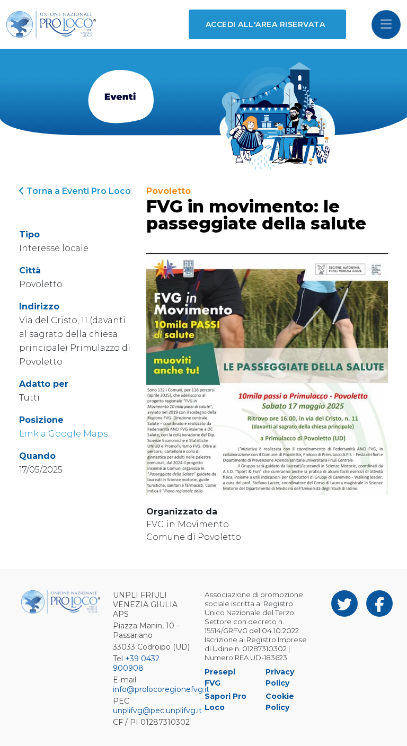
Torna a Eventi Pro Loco (77, 191)
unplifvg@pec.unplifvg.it (157, 710)
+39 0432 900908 (136, 663)
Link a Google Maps (63, 434)
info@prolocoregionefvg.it (161, 689)
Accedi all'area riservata (265, 24)
